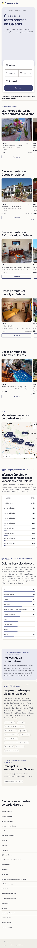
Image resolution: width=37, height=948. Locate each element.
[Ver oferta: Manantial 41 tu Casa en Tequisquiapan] (17, 370)
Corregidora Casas (7, 816)
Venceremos (5, 889)
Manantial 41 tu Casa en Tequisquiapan (14, 386)
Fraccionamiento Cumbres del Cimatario (14, 879)
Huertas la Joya (6, 918)
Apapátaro (5, 850)
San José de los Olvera (9, 826)
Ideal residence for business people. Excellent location (18, 267)
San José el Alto (7, 927)
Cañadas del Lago (7, 884)
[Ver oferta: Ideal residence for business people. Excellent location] (17, 251)
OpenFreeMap (7, 455)
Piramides (5, 869)
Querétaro (17, 10)
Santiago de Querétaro (9, 898)
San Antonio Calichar (8, 821)
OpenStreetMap (7, 457)
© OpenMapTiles (15, 455)
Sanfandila (5, 874)
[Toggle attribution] (35, 455)
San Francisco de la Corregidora (12, 860)
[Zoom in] (34, 424)
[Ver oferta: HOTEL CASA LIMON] (17, 309)
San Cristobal (6, 864)
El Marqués (5, 903)
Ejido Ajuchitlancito (7, 855)
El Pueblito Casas (7, 811)
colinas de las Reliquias (9, 893)
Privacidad (4, 945)
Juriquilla (4, 908)
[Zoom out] (34, 427)
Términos (11, 945)
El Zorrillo (4, 840)
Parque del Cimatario (8, 835)
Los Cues (4, 831)
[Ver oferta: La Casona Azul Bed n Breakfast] (17, 190)
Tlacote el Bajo (6, 922)
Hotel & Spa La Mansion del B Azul (12, 145)
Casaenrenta (11, 3)
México (11, 10)
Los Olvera (5, 845)
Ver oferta (16, 157)
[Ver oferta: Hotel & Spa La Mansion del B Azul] (17, 129)
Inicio (5, 10)
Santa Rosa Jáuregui (8, 913)
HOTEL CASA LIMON (8, 326)
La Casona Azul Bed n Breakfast (11, 206)
